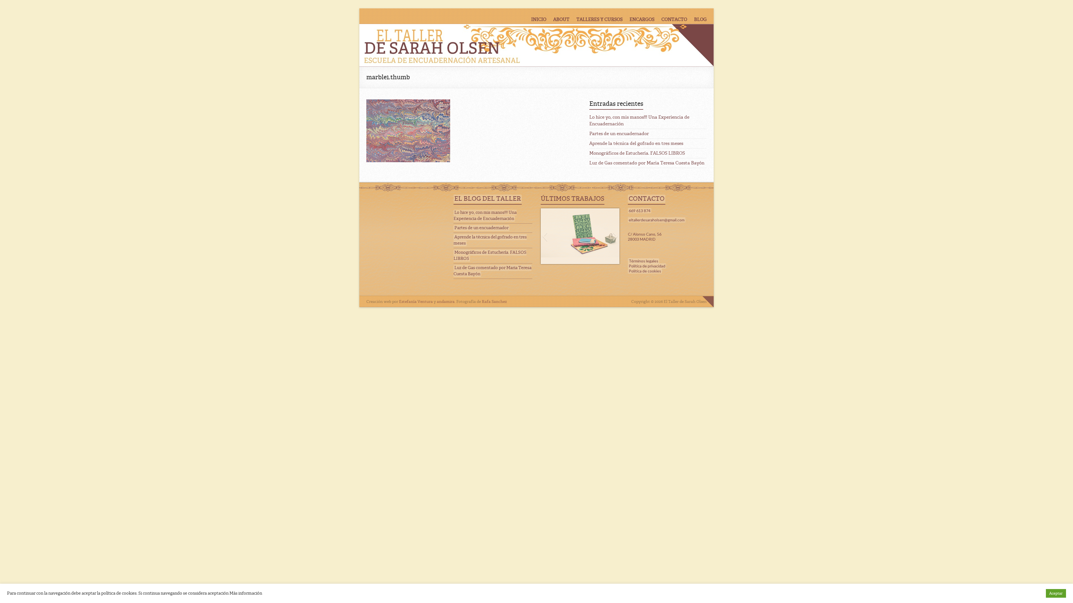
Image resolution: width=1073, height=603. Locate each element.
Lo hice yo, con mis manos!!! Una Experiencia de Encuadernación (485, 215)
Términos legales (643, 261)
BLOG (700, 19)
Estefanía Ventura (416, 301)
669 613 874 (640, 210)
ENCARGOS (642, 19)
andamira (446, 301)
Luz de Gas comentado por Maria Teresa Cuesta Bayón (646, 163)
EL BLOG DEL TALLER (487, 199)
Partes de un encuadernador (619, 134)
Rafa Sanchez (494, 301)
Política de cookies (645, 271)
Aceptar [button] (1056, 593)
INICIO (538, 19)
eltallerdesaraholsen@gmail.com (657, 219)
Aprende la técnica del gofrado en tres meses (636, 143)
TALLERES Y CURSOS (599, 19)
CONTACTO (674, 19)
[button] (544, 236)
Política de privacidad (647, 266)
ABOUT (561, 19)
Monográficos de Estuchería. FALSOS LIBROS (637, 153)
